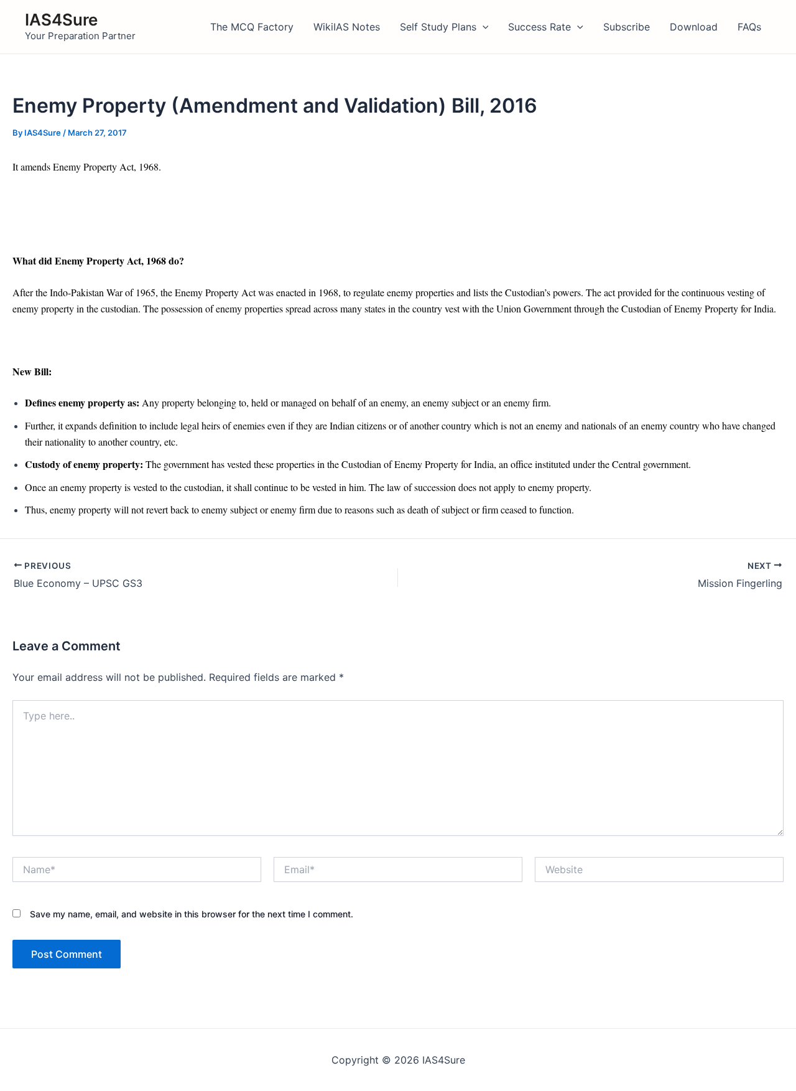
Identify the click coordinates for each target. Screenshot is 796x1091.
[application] (482, 27)
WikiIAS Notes (346, 27)
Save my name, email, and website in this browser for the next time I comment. (191, 914)
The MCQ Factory (252, 27)
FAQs (749, 27)
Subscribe (626, 27)
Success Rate (539, 27)
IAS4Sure (61, 19)
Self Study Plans (438, 27)
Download (694, 27)
